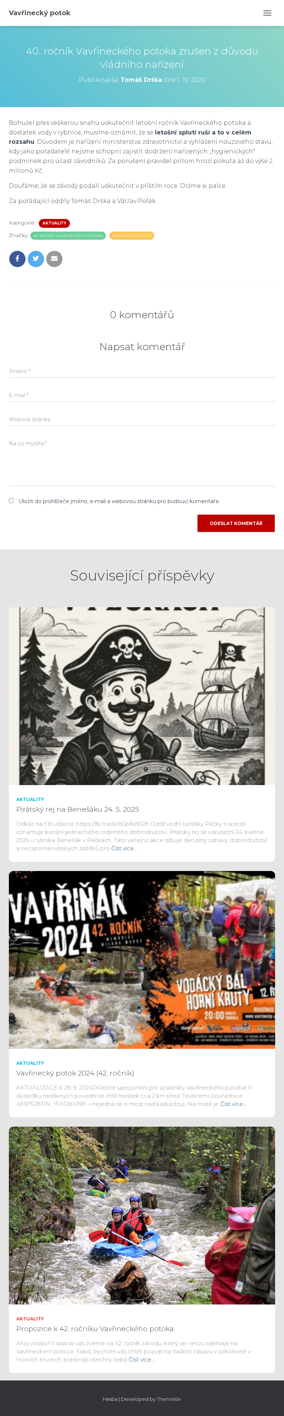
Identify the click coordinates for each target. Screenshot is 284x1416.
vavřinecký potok (131, 235)
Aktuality (54, 223)
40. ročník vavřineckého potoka (68, 235)
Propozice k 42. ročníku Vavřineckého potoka (95, 1328)
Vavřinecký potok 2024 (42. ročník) (75, 1073)
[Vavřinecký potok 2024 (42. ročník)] (142, 959)
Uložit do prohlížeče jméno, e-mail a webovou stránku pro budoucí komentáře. (119, 501)
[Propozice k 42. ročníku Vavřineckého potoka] (142, 1215)
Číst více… (124, 848)
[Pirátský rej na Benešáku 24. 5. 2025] (142, 695)
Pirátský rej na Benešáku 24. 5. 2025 (77, 809)
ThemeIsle (169, 1399)
